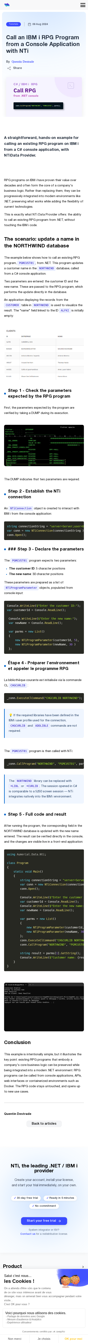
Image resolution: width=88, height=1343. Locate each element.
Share (17, 68)
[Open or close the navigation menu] (83, 5)
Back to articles (44, 1123)
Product (12, 1266)
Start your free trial (41, 1220)
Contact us (27, 1234)
